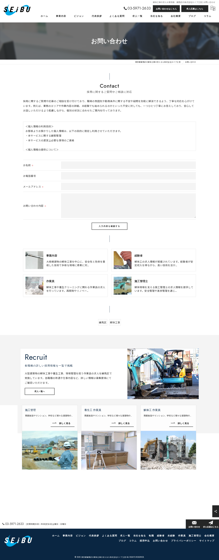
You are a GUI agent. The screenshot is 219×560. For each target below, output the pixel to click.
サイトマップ (207, 540)
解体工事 (115, 322)
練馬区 (103, 322)
